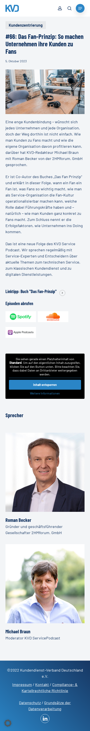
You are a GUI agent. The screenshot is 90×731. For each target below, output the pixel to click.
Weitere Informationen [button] (45, 393)
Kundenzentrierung (26, 25)
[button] (8, 723)
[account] (59, 9)
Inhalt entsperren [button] (45, 385)
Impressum (22, 684)
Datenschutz (30, 702)
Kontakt (42, 684)
